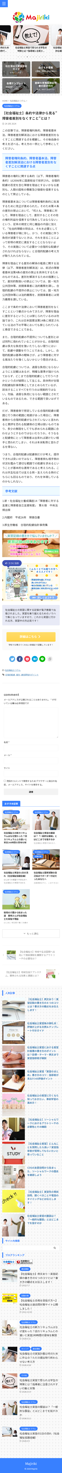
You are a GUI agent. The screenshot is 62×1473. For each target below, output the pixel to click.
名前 (6, 742)
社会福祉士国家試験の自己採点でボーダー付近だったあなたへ (45, 876)
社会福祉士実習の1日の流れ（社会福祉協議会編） (16, 874)
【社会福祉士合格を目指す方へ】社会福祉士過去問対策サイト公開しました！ (39, 1304)
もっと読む (33, 933)
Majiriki (31, 1463)
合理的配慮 (10, 674)
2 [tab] (21, 56)
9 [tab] (42, 56)
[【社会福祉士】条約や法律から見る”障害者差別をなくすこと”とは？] (35, 659)
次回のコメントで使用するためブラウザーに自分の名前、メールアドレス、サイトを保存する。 (30, 782)
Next (59, 40)
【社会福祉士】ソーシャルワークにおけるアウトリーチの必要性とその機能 (43, 1123)
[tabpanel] (31, 39)
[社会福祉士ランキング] (24, 1262)
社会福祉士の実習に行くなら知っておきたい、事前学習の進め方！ (43, 1099)
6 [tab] (33, 56)
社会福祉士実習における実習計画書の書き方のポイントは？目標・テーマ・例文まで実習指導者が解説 (43, 1052)
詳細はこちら (28, 636)
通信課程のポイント (30, 674)
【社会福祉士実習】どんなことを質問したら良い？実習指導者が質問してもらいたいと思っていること (43, 1149)
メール (8, 755)
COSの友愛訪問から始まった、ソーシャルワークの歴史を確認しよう (43, 1171)
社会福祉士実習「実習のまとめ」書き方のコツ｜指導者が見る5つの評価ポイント (43, 1075)
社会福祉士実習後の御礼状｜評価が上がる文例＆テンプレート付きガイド (43, 1026)
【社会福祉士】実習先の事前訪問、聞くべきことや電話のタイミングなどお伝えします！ (43, 1197)
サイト (7, 768)
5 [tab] (30, 56)
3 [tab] (24, 56)
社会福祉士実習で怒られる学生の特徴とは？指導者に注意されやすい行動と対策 (39, 1384)
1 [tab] (18, 56)
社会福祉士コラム (13, 670)
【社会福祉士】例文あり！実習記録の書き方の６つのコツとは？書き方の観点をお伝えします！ (43, 1004)
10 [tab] (45, 56)
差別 (18, 674)
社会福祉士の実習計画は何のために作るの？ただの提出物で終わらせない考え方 (39, 1357)
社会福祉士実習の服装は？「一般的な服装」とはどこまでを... (31, 49)
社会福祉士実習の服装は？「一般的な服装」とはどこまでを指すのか (45, 836)
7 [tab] (36, 56)
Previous (3, 40)
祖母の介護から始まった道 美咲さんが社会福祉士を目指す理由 (15, 915)
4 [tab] (27, 56)
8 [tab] (39, 56)
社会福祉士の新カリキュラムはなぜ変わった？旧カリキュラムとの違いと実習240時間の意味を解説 (15, 839)
